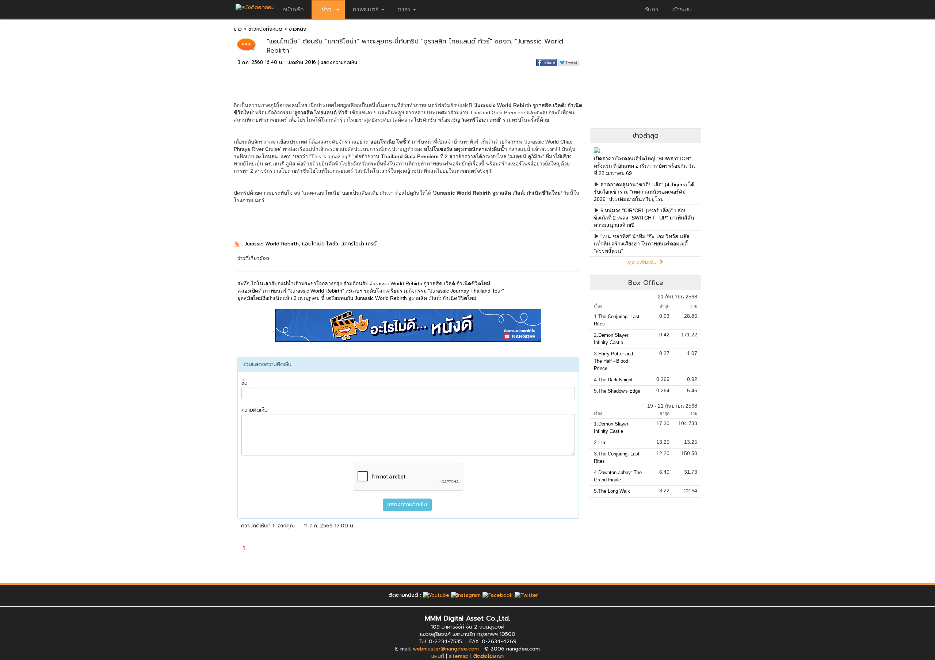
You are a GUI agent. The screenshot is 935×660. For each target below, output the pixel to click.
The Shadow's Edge (619, 391)
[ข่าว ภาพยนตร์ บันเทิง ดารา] (255, 5)
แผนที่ (437, 656)
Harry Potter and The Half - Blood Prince (613, 361)
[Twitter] (526, 595)
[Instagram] (466, 595)
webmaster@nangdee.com (446, 649)
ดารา (403, 9)
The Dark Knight (615, 379)
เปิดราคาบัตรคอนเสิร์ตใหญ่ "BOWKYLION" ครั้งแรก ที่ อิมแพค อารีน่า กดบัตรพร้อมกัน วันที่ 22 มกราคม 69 (644, 166)
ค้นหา (651, 9)
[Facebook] (497, 595)
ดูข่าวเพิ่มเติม (643, 262)
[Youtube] (436, 595)
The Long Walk (614, 491)
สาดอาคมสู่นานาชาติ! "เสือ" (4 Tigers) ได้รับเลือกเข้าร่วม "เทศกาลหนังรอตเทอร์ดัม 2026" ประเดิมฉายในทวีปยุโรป (644, 192)
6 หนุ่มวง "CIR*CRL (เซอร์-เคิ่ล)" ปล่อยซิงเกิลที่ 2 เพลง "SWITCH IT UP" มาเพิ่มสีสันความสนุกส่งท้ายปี (644, 217)
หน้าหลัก (293, 9)
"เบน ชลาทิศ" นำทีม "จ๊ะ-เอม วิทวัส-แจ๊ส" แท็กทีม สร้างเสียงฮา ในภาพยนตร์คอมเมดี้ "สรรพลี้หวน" (642, 243)
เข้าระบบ (681, 9)
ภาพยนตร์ (365, 9)
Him (602, 442)
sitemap (459, 656)
